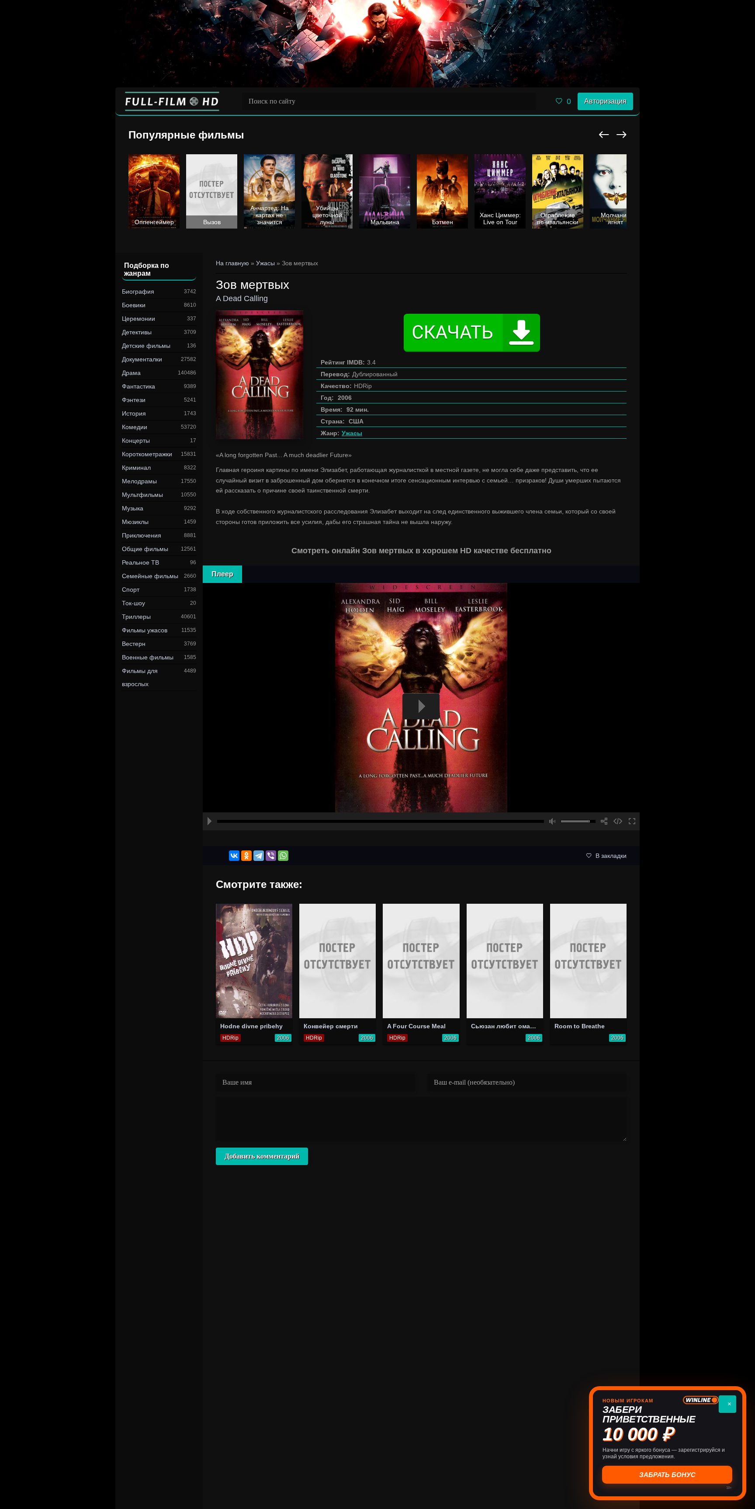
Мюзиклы (135, 521)
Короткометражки (147, 454)
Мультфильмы (142, 494)
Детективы (137, 332)
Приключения (141, 535)
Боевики (133, 305)
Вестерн (133, 643)
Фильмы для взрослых (140, 677)
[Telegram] (258, 855)
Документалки (142, 359)
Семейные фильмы (150, 575)
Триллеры (136, 616)
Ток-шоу (133, 603)
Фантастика (138, 386)
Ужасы (352, 433)
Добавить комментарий (262, 1156)
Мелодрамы (139, 481)
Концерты (136, 440)
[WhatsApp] (283, 855)
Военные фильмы (147, 657)
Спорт (130, 589)
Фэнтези (133, 399)
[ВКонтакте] (234, 855)
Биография (138, 291)
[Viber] (271, 855)
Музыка (132, 508)
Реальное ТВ (140, 562)
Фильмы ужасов (144, 630)
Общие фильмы (145, 548)
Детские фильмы (146, 345)
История (134, 413)
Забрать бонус (668, 1474)
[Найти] (527, 101)
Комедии (134, 426)
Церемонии (138, 318)
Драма (131, 372)
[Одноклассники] (246, 855)
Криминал (136, 467)
